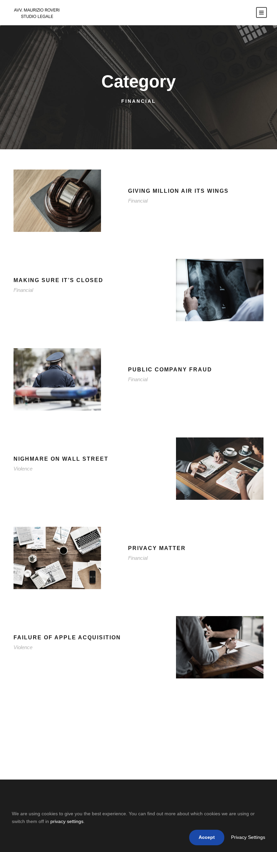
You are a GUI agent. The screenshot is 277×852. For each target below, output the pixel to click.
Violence (23, 468)
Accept (207, 837)
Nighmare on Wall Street (61, 459)
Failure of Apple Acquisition (67, 637)
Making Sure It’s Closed (58, 280)
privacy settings (66, 821)
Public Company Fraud (170, 369)
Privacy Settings (248, 837)
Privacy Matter (157, 548)
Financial (138, 201)
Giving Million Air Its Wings (178, 191)
